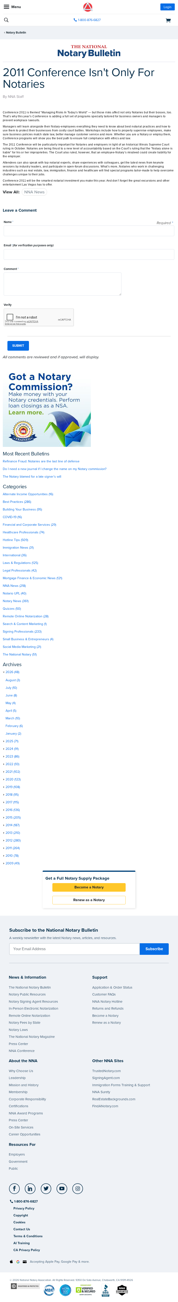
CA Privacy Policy (26, 1250)
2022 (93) (12, 764)
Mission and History (23, 1085)
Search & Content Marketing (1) (25, 624)
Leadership (17, 1078)
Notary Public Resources (27, 994)
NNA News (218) (14, 586)
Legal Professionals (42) (20, 570)
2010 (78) (12, 856)
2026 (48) (12, 672)
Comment (11, 269)
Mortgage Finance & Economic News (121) (32, 578)
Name (8, 222)
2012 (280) (13, 840)
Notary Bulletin (16, 32)
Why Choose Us (21, 1071)
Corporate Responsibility (27, 1099)
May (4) (11, 703)
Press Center (18, 1044)
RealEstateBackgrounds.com (113, 1099)
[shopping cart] (147, 20)
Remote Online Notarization (29, 1016)
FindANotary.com (105, 1106)
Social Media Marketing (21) (22, 647)
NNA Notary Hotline (107, 1001)
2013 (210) (13, 833)
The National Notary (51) (20, 654)
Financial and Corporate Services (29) (29, 525)
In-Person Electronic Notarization (33, 1008)
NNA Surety (101, 1092)
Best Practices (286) (17, 502)
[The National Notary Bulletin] (89, 51)
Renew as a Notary (89, 900)
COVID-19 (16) (12, 517)
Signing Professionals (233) (22, 632)
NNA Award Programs (26, 1113)
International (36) (14, 555)
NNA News (34, 192)
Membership (18, 1092)
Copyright (20, 1215)
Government (18, 1162)
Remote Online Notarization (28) (25, 616)
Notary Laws (18, 1030)
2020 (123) (13, 779)
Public (13, 1168)
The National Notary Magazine (32, 1037)
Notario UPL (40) (14, 593)
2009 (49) (12, 863)
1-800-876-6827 (89, 20)
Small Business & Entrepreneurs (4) (28, 639)
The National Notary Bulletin (30, 987)
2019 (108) (13, 787)
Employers (17, 1154)
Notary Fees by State (24, 1023)
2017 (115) (12, 802)
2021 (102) (13, 772)
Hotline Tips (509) (15, 540)
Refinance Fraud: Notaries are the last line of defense (41, 461)
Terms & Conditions (28, 1236)
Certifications (18, 1106)
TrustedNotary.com (106, 1071)
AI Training (21, 1243)
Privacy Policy (23, 1208)
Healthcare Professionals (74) (23, 532)
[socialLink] (15, 1190)
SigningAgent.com (106, 1078)
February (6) (14, 726)
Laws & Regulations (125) (20, 563)
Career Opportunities (24, 1134)
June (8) (11, 695)
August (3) (13, 680)
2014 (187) (12, 825)
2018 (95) (12, 795)
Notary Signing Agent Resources (33, 1001)
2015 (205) (13, 818)
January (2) (13, 734)
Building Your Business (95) (22, 509)
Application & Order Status (112, 987)
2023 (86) (12, 756)
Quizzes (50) (12, 609)
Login (168, 7)
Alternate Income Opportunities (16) (28, 494)
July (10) (11, 688)
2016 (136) (13, 810)
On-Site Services (21, 1127)
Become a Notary (89, 887)
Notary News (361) (16, 601)
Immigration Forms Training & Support (121, 1085)
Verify (8, 305)
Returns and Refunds (108, 1008)
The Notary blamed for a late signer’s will (32, 477)
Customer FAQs (104, 994)
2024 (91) (12, 749)
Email (29, 245)
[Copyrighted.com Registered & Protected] (25, 1285)
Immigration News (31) (18, 548)
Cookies (19, 1222)
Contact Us (21, 1229)
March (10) (13, 718)
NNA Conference (22, 1051)
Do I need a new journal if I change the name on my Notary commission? (54, 469)
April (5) (11, 711)
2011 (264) (13, 848)
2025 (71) (12, 741)
